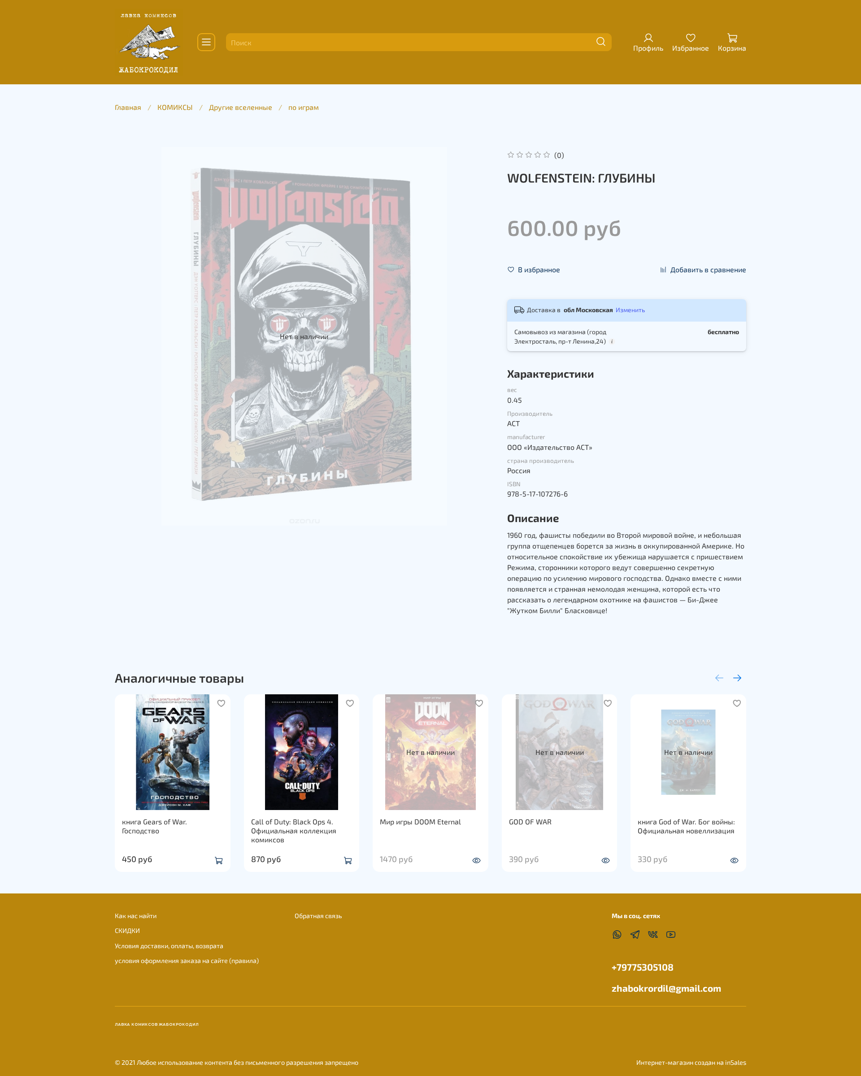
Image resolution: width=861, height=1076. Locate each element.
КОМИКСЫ (175, 107)
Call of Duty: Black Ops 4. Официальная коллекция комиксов (293, 830)
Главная (128, 107)
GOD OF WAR (530, 821)
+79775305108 (643, 966)
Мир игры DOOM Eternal (420, 821)
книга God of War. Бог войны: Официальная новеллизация (686, 825)
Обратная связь (318, 915)
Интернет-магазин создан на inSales (691, 1062)
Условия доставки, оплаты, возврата (169, 946)
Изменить (630, 310)
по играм (303, 107)
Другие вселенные (240, 107)
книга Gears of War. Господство (154, 825)
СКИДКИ (127, 930)
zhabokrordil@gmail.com (666, 987)
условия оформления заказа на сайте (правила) (187, 960)
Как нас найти (136, 915)
